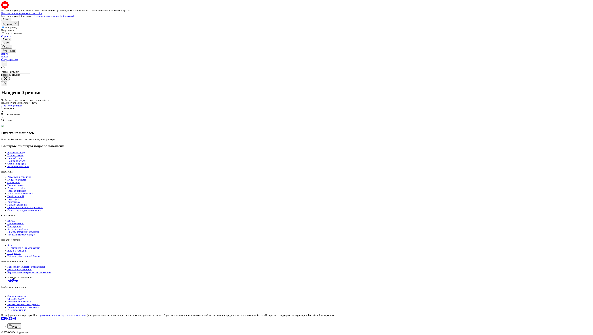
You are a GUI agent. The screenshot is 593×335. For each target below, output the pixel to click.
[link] (6, 47)
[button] (4, 53)
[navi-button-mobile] (4, 63)
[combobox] (15, 71)
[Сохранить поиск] (4, 83)
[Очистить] (5, 78)
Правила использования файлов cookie (54, 16)
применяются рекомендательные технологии (62, 315)
